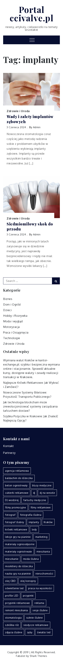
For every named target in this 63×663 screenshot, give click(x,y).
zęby (30, 632)
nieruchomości (44, 573)
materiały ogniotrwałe (18, 551)
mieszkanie (11, 558)
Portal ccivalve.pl (32, 13)
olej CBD (10, 580)
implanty (34, 522)
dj (34, 492)
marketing (41, 536)
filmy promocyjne (15, 507)
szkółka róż (12, 624)
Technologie (11, 338)
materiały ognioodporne (19, 544)
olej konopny (28, 580)
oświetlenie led (14, 588)
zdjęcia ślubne (13, 632)
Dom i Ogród (12, 304)
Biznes (7, 299)
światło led (44, 632)
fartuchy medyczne (34, 500)
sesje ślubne (40, 610)
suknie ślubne (34, 617)
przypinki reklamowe (17, 602)
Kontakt (8, 446)
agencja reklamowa (17, 470)
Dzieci (7, 310)
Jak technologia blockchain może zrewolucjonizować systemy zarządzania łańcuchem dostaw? (30, 406)
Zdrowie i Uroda (18, 111)
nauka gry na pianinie (18, 573)
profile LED (11, 595)
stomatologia (13, 617)
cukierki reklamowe (16, 492)
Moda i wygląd (13, 321)
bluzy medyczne (41, 485)
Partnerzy (9, 453)
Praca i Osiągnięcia (16, 332)
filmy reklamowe (41, 507)
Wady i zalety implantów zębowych (30, 119)
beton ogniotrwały (16, 485)
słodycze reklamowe (35, 624)
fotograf (10, 514)
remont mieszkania (16, 610)
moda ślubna (31, 558)
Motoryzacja (11, 327)
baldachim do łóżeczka (19, 478)
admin (37, 127)
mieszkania (43, 551)
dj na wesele (47, 492)
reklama (39, 602)
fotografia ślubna (30, 514)
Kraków (48, 522)
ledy (34, 529)
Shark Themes (38, 655)
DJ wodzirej (12, 500)
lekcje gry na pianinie (18, 536)
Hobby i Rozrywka (15, 315)
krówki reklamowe (16, 529)
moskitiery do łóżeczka (19, 566)
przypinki (28, 595)
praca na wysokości (40, 588)
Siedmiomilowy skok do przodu (30, 226)
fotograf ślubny (14, 522)
